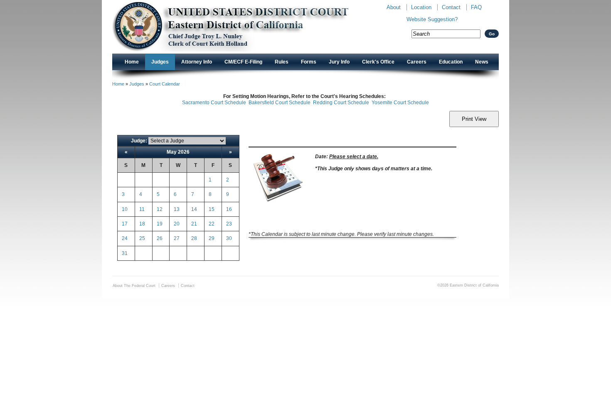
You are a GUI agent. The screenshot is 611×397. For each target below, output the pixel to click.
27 (177, 238)
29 (211, 238)
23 (229, 224)
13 (177, 209)
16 (229, 209)
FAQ (476, 7)
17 (125, 224)
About (394, 7)
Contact (451, 7)
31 (125, 253)
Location (421, 7)
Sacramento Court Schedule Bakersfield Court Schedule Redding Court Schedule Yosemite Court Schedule (305, 102)
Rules (281, 62)
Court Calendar (164, 83)
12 (160, 209)
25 (142, 238)
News (481, 62)
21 (194, 224)
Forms (308, 62)
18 (142, 224)
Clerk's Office (378, 62)
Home (132, 62)
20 (177, 224)
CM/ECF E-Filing (243, 62)
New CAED (243, 26)
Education (451, 62)
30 (229, 238)
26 (160, 238)
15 (211, 209)
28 (194, 238)
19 (160, 224)
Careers (416, 62)
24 (125, 238)
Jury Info (339, 62)
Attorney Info (196, 62)
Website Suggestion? (432, 19)
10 (125, 209)
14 (194, 209)
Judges (160, 62)
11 (142, 209)
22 (211, 224)
